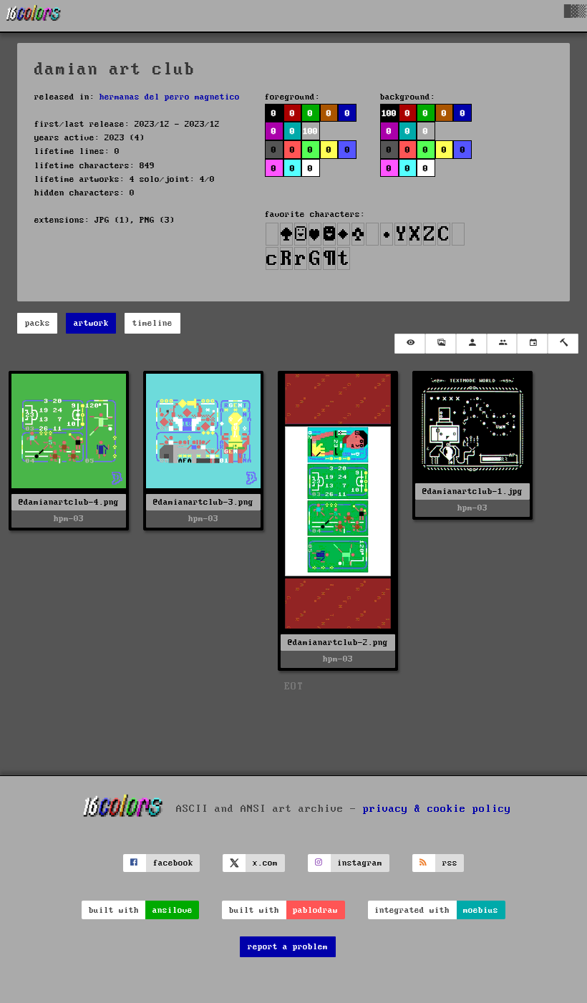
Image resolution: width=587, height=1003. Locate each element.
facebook (173, 863)
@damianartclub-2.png (338, 642)
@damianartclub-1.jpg (472, 491)
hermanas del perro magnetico (170, 97)
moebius (480, 910)
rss (449, 863)
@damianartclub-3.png (203, 502)
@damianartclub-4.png (69, 502)
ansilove (172, 910)
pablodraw (315, 910)
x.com (265, 863)
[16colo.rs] (33, 16)
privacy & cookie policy (437, 808)
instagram (359, 863)
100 (389, 113)
